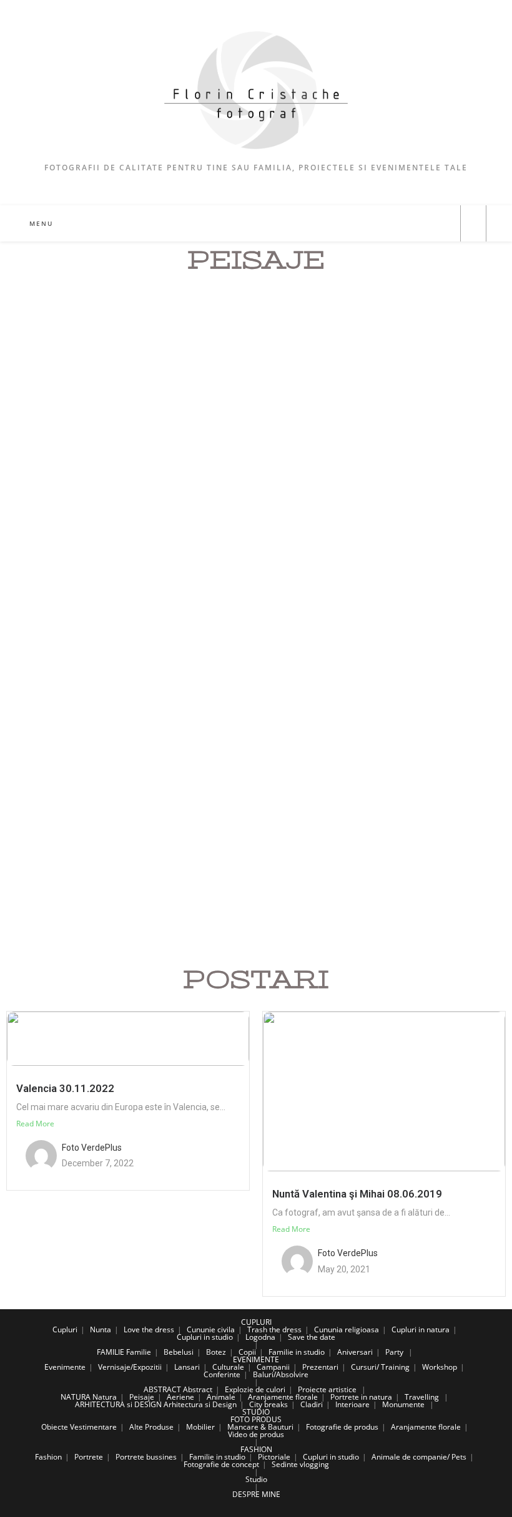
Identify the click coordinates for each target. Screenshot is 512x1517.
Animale (221, 1397)
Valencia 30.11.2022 (65, 1088)
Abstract (197, 1389)
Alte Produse (151, 1427)
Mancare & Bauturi (260, 1427)
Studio (256, 1479)
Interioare (352, 1404)
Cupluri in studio (205, 1337)
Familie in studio (296, 1352)
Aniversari (355, 1352)
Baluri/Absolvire (280, 1374)
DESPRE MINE (256, 1494)
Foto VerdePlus (92, 1148)
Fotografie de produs (342, 1427)
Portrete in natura (361, 1397)
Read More (35, 1123)
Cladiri (311, 1404)
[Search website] (473, 224)
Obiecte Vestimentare (79, 1427)
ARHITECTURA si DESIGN (118, 1404)
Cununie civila (211, 1329)
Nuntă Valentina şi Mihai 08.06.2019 (357, 1194)
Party (394, 1352)
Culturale (228, 1367)
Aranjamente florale (283, 1397)
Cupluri (64, 1329)
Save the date (311, 1337)
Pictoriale (274, 1456)
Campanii (273, 1367)
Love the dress (149, 1329)
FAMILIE (110, 1352)
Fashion (48, 1456)
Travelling (422, 1397)
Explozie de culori (255, 1389)
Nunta (100, 1329)
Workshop (439, 1367)
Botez (216, 1352)
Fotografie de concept (221, 1464)
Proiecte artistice (327, 1389)
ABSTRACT (162, 1389)
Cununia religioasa (346, 1329)
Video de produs (256, 1434)
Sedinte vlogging (300, 1464)
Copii (247, 1352)
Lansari (187, 1367)
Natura (104, 1397)
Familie (138, 1352)
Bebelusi (179, 1352)
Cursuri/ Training (380, 1367)
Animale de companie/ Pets (419, 1456)
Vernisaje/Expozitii (130, 1367)
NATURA (76, 1397)
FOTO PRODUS (256, 1419)
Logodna (260, 1337)
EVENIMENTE (256, 1359)
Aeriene (180, 1397)
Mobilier (200, 1427)
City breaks (268, 1404)
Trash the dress (274, 1329)
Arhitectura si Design (200, 1404)
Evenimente (65, 1367)
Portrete (88, 1456)
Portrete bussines (146, 1456)
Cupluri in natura (420, 1329)
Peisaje (141, 1397)
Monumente (403, 1404)
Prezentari (320, 1367)
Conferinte (222, 1374)
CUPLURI (256, 1322)
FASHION (256, 1449)
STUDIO (256, 1412)
